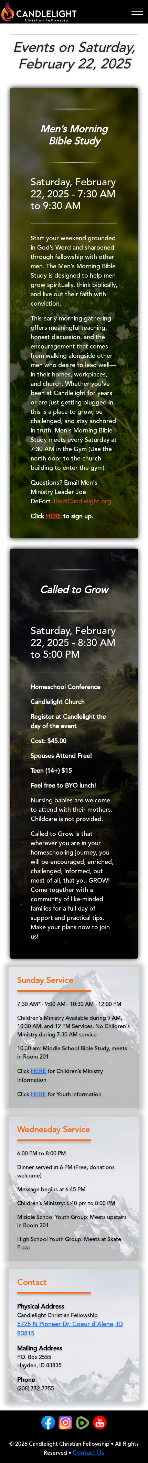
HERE (54, 516)
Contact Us (88, 1453)
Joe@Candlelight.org (81, 501)
